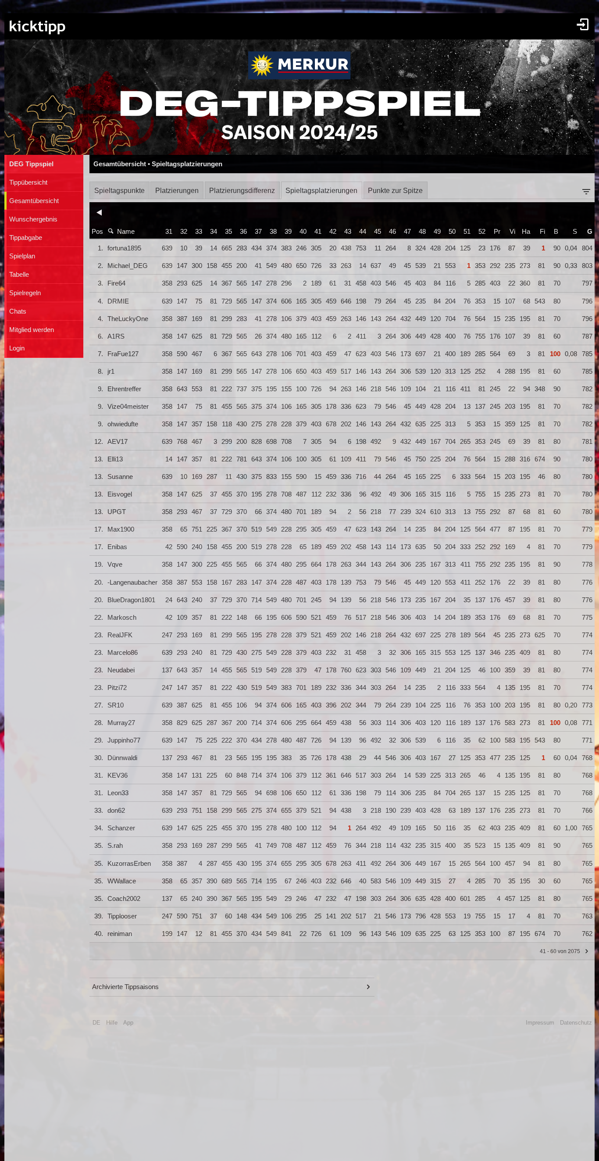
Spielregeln (25, 293)
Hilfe (112, 1022)
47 (407, 231)
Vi (512, 231)
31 (168, 231)
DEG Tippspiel (31, 164)
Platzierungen (177, 190)
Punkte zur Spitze (395, 190)
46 (392, 231)
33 (198, 231)
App (128, 1022)
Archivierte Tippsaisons (125, 986)
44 (362, 231)
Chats (17, 311)
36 (243, 231)
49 (437, 231)
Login (17, 348)
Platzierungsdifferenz (242, 190)
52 (481, 231)
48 (422, 231)
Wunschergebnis (33, 219)
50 (452, 231)
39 (288, 231)
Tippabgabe (25, 237)
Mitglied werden (31, 329)
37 (258, 231)
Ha (526, 231)
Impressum (540, 1022)
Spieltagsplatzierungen (321, 190)
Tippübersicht (28, 182)
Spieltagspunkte (119, 190)
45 (377, 231)
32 (183, 231)
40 (303, 231)
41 (317, 231)
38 (273, 231)
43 (347, 231)
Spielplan (22, 256)
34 (213, 231)
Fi (542, 231)
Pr (497, 231)
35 (228, 231)
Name (126, 231)
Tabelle (19, 274)
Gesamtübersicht (34, 200)
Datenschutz (576, 1022)
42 (332, 231)
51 (467, 231)
